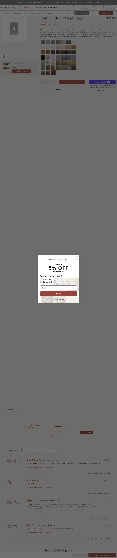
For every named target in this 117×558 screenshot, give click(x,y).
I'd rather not (59, 299)
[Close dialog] (76, 257)
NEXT (58, 294)
